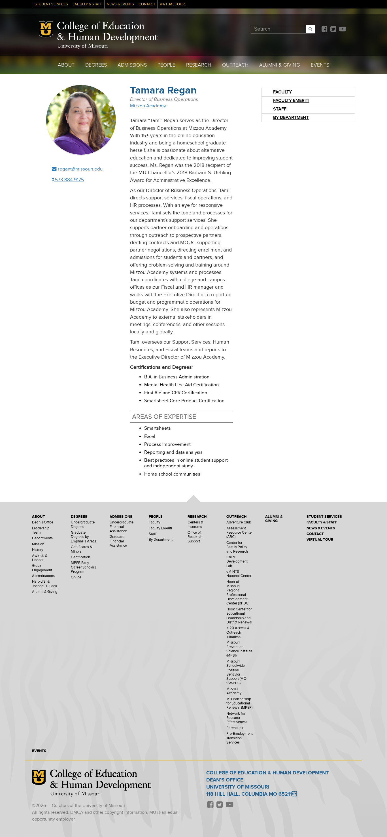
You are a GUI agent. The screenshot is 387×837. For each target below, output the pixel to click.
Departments (42, 538)
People (166, 65)
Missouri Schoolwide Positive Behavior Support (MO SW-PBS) (236, 672)
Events (320, 65)
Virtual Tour (172, 4)
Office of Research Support (195, 537)
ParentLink (234, 728)
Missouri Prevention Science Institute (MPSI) (239, 649)
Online (76, 577)
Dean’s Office (42, 522)
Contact (147, 4)
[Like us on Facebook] (324, 29)
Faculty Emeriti (291, 100)
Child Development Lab (237, 561)
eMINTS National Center (238, 574)
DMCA (76, 812)
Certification (80, 557)
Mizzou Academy (148, 106)
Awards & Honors (39, 558)
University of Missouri (82, 46)
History (37, 550)
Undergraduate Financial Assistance (121, 526)
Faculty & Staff (87, 4)
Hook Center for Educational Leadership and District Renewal (239, 616)
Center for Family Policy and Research (237, 547)
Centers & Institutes (195, 524)
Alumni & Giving (279, 65)
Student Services (51, 4)
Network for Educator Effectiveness (236, 718)
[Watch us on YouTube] (342, 29)
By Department (291, 117)
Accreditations (43, 576)
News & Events (120, 4)
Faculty (282, 92)
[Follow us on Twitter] (333, 29)
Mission (38, 544)
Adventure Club (238, 522)
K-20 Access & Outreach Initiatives (237, 632)
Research (198, 65)
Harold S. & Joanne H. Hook (44, 584)
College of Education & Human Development (107, 32)
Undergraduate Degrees (83, 524)
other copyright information (120, 812)
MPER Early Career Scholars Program (83, 567)
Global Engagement (42, 568)
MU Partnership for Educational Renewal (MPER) (239, 703)
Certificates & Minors (81, 549)
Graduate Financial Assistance (118, 541)
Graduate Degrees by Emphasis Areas (83, 537)
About (66, 65)
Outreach (235, 65)
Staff (279, 109)
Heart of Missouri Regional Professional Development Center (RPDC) (237, 593)
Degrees (96, 65)
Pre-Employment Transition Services (239, 738)
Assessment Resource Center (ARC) (239, 532)
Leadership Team (40, 530)
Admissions (132, 65)
